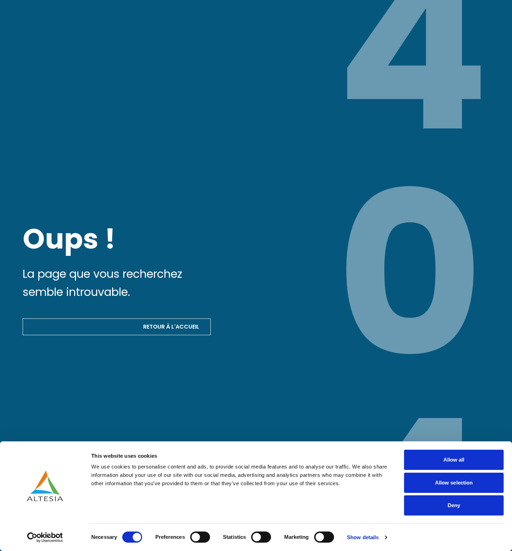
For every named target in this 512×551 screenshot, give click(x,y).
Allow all (454, 460)
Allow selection (454, 483)
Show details (363, 537)
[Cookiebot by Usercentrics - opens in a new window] (45, 537)
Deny (454, 505)
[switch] (200, 537)
